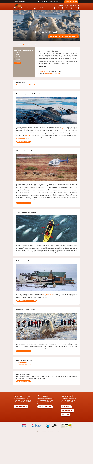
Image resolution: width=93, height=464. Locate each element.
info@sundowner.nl (54, 1)
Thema (68, 8)
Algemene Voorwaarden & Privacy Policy (50, 431)
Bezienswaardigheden (22, 85)
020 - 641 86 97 (43, 1)
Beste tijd (18, 57)
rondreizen (17, 62)
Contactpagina (66, 406)
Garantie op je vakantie (19, 1)
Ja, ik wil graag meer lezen (23, 141)
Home (15, 44)
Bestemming (31, 8)
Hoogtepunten (19, 52)
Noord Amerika (29, 44)
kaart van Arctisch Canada (22, 138)
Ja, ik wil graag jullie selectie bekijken (26, 300)
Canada (35, 44)
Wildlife (42, 8)
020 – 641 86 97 (65, 414)
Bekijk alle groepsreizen (45, 406)
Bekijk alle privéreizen (21, 406)
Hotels (17, 54)
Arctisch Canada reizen (51, 69)
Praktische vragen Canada (24, 364)
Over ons (61, 5)
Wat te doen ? (37, 85)
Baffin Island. (28, 135)
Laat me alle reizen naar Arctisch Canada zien (62, 36)
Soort (59, 8)
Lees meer (42, 71)
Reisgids (18, 59)
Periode (51, 8)
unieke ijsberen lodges (47, 294)
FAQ (76, 8)
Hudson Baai (64, 129)
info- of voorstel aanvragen (71, 1)
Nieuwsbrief (66, 5)
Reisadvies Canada (22, 362)
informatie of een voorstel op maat (53, 73)
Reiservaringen (73, 5)
